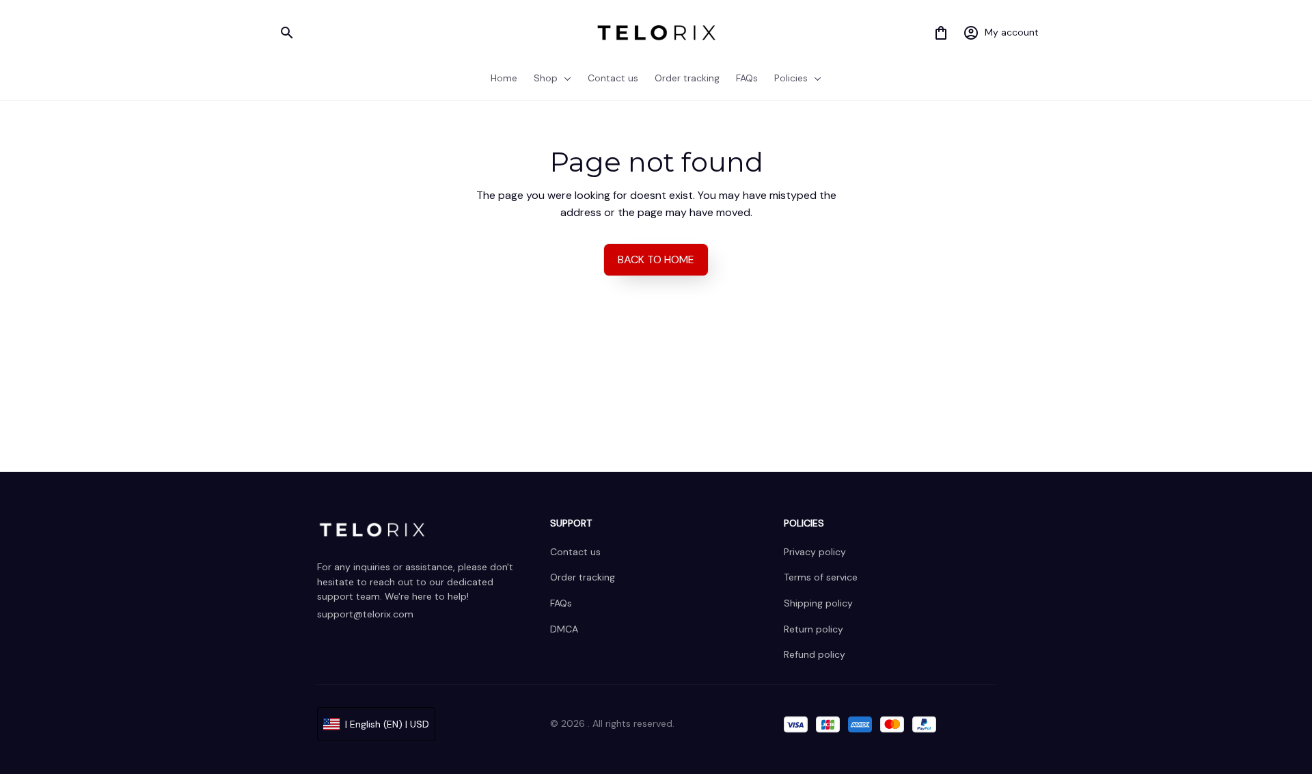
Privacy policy (815, 552)
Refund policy (814, 654)
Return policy (813, 629)
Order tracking (582, 577)
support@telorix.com (365, 614)
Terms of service (821, 577)
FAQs (561, 603)
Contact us (575, 552)
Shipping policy (818, 603)
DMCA (564, 629)
